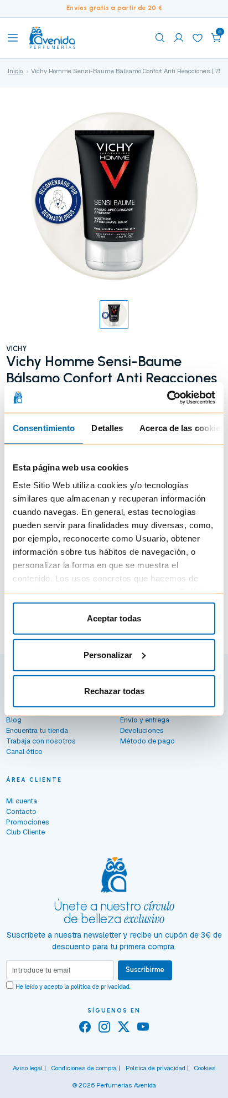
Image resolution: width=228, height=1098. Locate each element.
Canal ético (24, 751)
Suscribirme (145, 969)
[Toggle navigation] (12, 37)
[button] (216, 37)
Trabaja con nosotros (41, 741)
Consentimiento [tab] (44, 428)
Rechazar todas (114, 691)
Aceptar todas (114, 618)
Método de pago (147, 741)
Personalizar (108, 654)
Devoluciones (142, 730)
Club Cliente (25, 832)
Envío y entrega (144, 720)
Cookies (205, 1068)
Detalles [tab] (107, 428)
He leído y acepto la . (73, 986)
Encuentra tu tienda (37, 730)
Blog (14, 720)
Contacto (21, 811)
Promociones (27, 822)
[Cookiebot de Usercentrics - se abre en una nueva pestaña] (166, 397)
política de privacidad (100, 986)
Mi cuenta (21, 801)
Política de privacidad (155, 1068)
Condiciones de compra (84, 1068)
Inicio (15, 71)
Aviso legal (28, 1068)
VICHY (16, 349)
